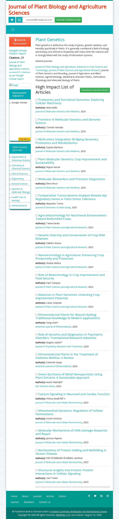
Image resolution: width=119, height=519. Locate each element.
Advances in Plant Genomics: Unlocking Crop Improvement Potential (67, 296)
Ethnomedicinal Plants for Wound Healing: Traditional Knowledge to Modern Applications (67, 316)
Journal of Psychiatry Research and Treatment (58, 346)
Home (14, 496)
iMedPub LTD (63, 514)
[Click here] (20, 85)
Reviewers (29, 502)
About (25, 496)
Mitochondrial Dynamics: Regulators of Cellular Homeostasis (69, 412)
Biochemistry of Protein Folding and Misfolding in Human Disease (70, 451)
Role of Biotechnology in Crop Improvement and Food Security (70, 276)
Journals (37, 496)
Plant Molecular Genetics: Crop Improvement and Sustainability (71, 160)
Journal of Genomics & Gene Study (53, 207)
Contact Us (45, 502)
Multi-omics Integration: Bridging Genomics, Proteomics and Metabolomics (67, 140)
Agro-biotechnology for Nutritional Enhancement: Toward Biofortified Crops (71, 217)
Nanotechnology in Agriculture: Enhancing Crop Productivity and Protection (69, 256)
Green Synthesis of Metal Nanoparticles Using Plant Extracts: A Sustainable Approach (68, 375)
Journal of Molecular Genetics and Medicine (57, 111)
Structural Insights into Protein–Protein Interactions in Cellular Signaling (64, 471)
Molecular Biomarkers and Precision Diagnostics (71, 179)
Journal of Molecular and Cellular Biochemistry (58, 402)
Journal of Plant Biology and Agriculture (55, 66)
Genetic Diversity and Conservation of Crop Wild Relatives (70, 236)
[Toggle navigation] (13, 29)
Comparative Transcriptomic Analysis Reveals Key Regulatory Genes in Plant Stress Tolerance (71, 197)
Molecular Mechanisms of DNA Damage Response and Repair (71, 432)
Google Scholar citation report (18, 52)
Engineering (18, 178)
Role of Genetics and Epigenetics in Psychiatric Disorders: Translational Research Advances (69, 336)
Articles (50, 496)
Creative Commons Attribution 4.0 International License (78, 511)
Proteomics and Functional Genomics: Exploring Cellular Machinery (69, 101)
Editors (62, 496)
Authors (15, 502)
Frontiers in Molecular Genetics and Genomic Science (68, 121)
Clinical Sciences (20, 173)
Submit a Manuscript (68, 20)
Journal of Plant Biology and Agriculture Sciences (57, 9)
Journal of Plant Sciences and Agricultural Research (74, 70)
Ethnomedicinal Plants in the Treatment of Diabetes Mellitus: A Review (66, 356)
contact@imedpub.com (39, 20)
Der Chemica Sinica (45, 386)
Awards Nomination (20, 41)
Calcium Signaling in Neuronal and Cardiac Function (74, 394)
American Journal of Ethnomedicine (53, 326)
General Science (20, 183)
